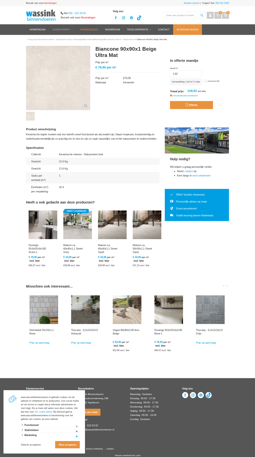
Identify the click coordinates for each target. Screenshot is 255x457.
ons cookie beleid (43, 411)
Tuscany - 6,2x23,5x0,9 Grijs (209, 332)
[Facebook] (116, 18)
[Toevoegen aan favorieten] (220, 105)
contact (189, 171)
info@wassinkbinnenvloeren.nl (97, 429)
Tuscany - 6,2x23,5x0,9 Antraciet (84, 332)
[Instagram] (124, 18)
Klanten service (191, 3)
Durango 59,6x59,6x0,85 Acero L (37, 249)
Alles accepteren (67, 444)
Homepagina (37, 29)
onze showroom (201, 175)
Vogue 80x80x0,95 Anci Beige (126, 332)
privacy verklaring (94, 449)
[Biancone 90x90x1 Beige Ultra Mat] (58, 77)
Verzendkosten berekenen (185, 95)
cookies (110, 449)
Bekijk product (40, 280)
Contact (164, 29)
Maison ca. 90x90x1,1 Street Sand (142, 249)
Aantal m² (174, 68)
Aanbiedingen (89, 29)
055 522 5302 (222, 3)
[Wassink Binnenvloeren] (41, 14)
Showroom (112, 29)
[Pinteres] (131, 18)
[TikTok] (139, 18)
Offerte (192, 104)
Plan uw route (89, 412)
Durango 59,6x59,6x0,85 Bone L (168, 332)
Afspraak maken (187, 29)
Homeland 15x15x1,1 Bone (41, 332)
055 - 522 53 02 (77, 13)
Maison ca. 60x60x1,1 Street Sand (107, 249)
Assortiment (61, 29)
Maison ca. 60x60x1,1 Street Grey (73, 249)
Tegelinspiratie (137, 29)
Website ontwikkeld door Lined (127, 455)
